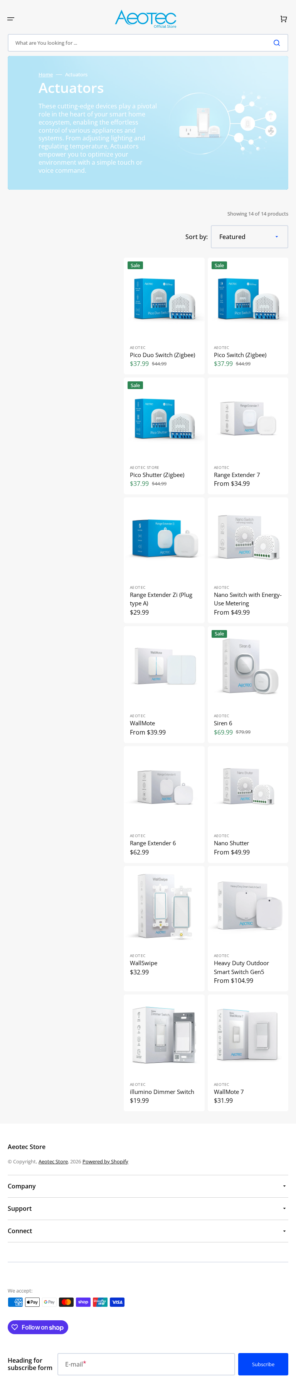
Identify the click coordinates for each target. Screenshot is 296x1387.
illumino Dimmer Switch (162, 1091)
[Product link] (164, 316)
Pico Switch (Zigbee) (240, 355)
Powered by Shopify (105, 1161)
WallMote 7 (229, 1091)
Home (46, 74)
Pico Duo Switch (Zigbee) (162, 355)
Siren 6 (223, 723)
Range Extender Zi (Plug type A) (161, 599)
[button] (10, 18)
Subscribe (263, 1364)
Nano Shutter (231, 843)
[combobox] (148, 43)
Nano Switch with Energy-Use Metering (248, 599)
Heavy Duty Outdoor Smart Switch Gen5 (241, 967)
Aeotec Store (53, 1161)
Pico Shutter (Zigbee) (157, 475)
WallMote (142, 723)
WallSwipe (143, 963)
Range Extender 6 (153, 843)
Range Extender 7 (237, 475)
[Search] (278, 42)
